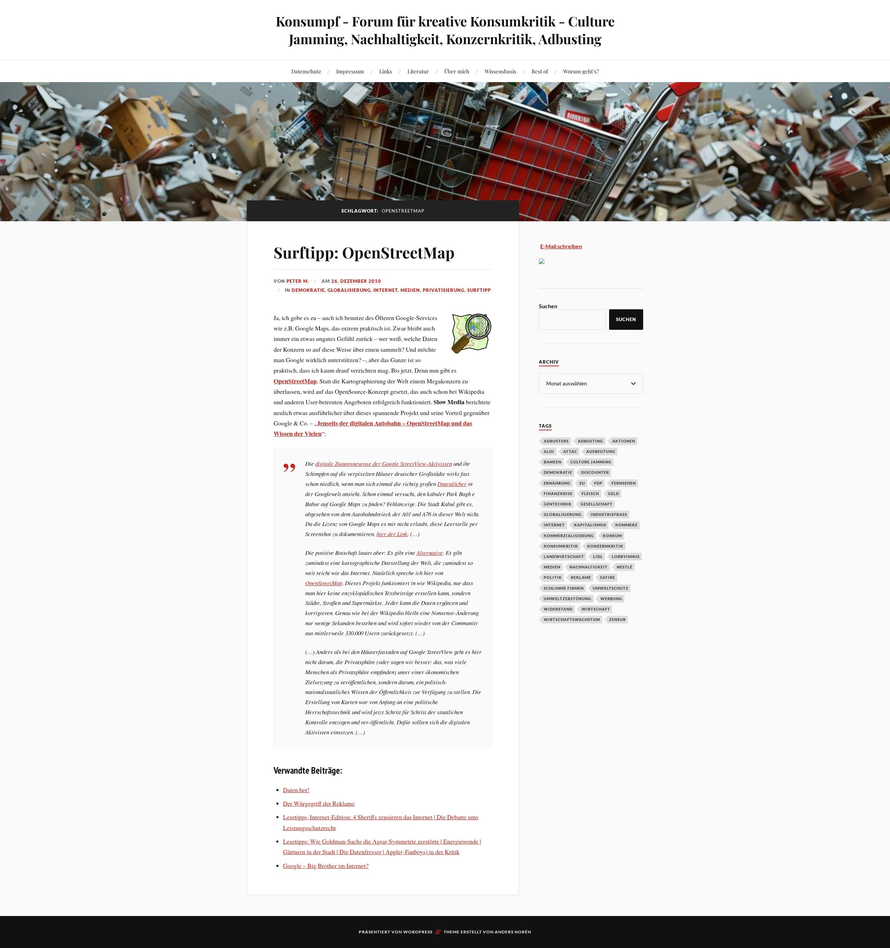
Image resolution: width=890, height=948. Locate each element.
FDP (598, 483)
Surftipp (479, 290)
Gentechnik (558, 504)
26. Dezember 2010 (356, 281)
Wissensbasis (500, 71)
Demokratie (308, 290)
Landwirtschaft (564, 556)
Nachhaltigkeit (588, 567)
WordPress (417, 931)
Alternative (429, 553)
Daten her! (296, 790)
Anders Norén (513, 931)
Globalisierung (349, 290)
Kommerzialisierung (569, 535)
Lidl (598, 556)
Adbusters (556, 441)
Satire (607, 577)
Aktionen (623, 441)
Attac (570, 451)
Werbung (611, 598)
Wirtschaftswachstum (572, 619)
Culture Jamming (591, 462)
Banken (552, 462)
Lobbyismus (626, 556)
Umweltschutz (611, 588)
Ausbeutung (600, 451)
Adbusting (590, 441)
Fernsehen (624, 483)
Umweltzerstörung (567, 598)
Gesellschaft (597, 504)
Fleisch (590, 493)
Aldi (549, 451)
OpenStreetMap (323, 583)
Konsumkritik (561, 546)
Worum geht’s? (581, 71)
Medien (410, 290)
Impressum (350, 71)
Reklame (581, 577)
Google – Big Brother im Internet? (326, 865)
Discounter (595, 472)
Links (385, 71)
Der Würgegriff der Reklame (319, 803)
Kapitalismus (590, 525)
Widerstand (558, 609)
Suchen (548, 306)
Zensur (617, 619)
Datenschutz (306, 71)
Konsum (612, 535)
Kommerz (626, 525)
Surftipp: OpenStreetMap (364, 252)
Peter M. (297, 281)
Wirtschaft (596, 609)
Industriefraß (609, 514)
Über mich (456, 71)
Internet (385, 290)
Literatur (418, 71)
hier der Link (392, 534)
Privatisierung (443, 290)
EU (582, 483)
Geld (613, 493)
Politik (553, 577)
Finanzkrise (558, 493)
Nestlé (624, 567)
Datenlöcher (452, 484)
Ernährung (557, 483)
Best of (540, 71)
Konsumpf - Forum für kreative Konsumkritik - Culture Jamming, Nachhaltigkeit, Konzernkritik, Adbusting (445, 30)
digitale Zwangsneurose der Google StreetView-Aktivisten (383, 464)
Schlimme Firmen (564, 588)
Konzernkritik (605, 546)
